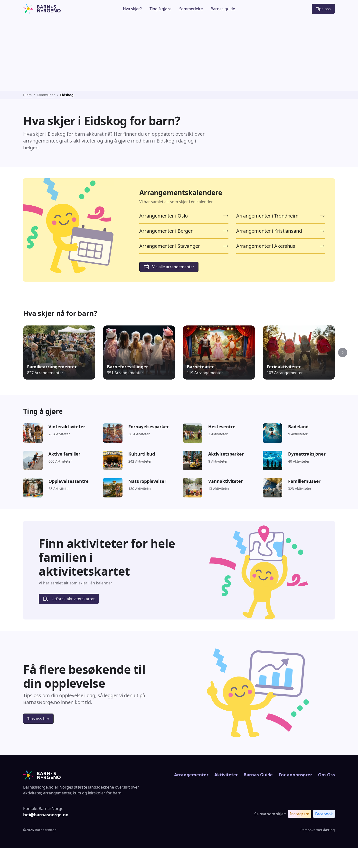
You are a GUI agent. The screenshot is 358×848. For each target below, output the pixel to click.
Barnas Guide (258, 775)
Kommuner (46, 95)
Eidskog (67, 95)
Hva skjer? (132, 8)
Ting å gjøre (160, 8)
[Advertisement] (179, 54)
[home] (55, 9)
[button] (343, 352)
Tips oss (323, 8)
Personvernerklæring (318, 830)
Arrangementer (191, 775)
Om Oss (326, 775)
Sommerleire (191, 8)
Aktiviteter (226, 775)
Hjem (27, 95)
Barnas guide (223, 8)
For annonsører (295, 775)
